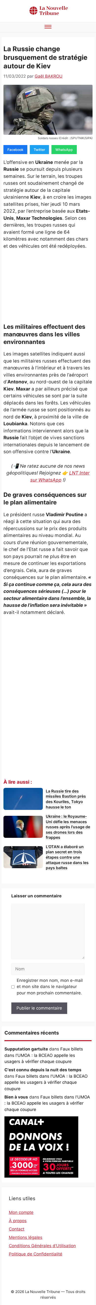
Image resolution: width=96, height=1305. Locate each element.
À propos (18, 1220)
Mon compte (21, 1212)
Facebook (15, 149)
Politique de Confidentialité (35, 1254)
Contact (16, 1229)
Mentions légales (25, 1237)
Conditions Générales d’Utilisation (42, 1245)
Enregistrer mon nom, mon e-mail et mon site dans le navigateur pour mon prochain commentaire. (50, 986)
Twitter (39, 149)
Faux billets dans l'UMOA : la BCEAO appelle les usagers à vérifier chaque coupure (43, 1055)
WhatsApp (64, 149)
